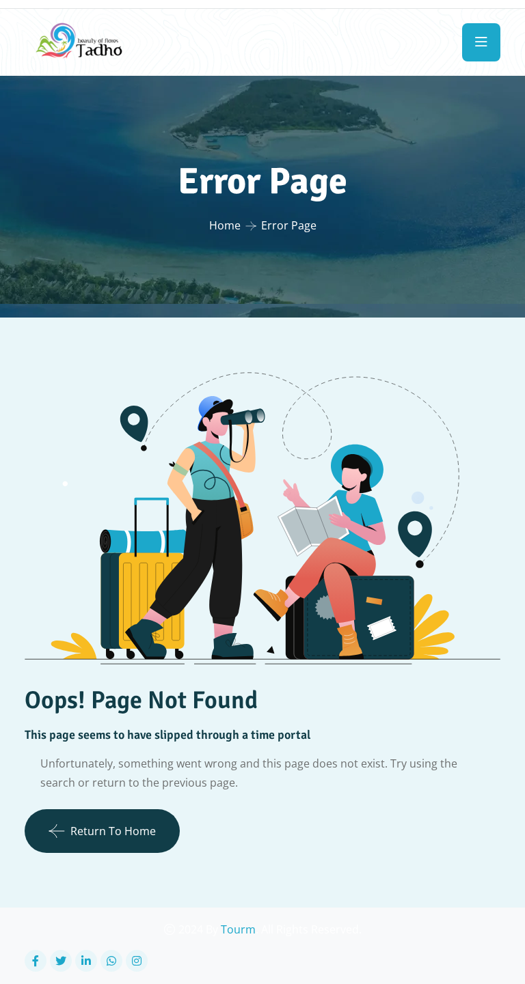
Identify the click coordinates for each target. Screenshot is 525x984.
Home (225, 225)
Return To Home (113, 831)
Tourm (238, 929)
